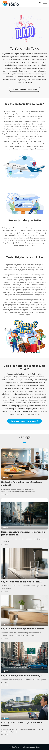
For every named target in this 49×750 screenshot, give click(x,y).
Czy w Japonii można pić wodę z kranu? (22, 628)
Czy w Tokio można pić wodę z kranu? (21, 582)
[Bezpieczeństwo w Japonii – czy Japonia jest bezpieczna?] (24, 513)
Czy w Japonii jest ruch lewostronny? (21, 675)
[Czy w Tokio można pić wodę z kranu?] (24, 563)
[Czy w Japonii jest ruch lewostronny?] (24, 657)
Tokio (5, 577)
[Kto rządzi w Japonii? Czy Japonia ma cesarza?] (24, 704)
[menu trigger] (45, 3)
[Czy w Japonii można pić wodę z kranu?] (24, 610)
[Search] (40, 3)
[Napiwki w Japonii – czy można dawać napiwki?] (24, 464)
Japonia (6, 477)
